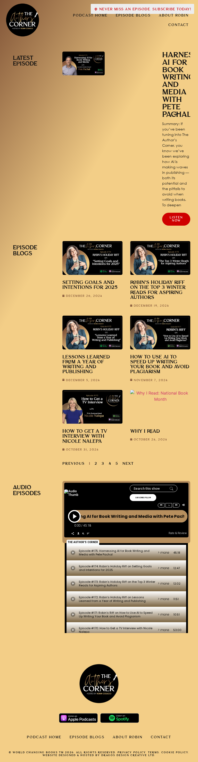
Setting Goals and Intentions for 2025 (90, 285)
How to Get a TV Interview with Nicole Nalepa (84, 436)
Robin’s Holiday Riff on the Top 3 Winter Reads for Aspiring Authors (158, 290)
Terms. (154, 752)
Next (128, 463)
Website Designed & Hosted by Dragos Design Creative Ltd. (99, 755)
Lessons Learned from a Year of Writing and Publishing (86, 364)
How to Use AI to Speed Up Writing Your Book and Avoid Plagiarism (159, 364)
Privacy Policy (132, 752)
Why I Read (145, 431)
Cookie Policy (174, 752)
